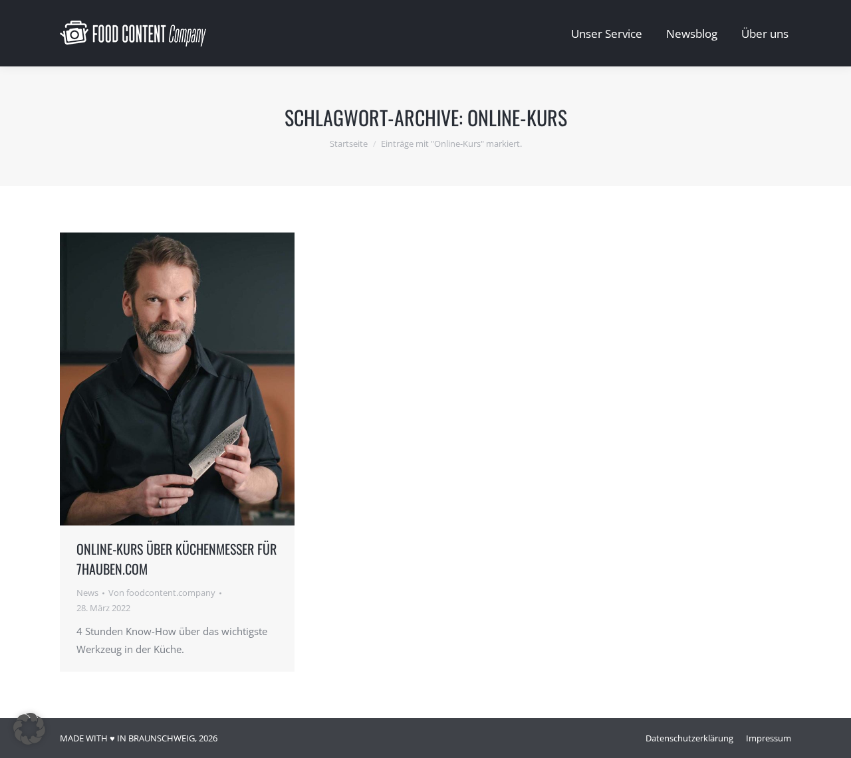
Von (161, 593)
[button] (29, 729)
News (87, 593)
